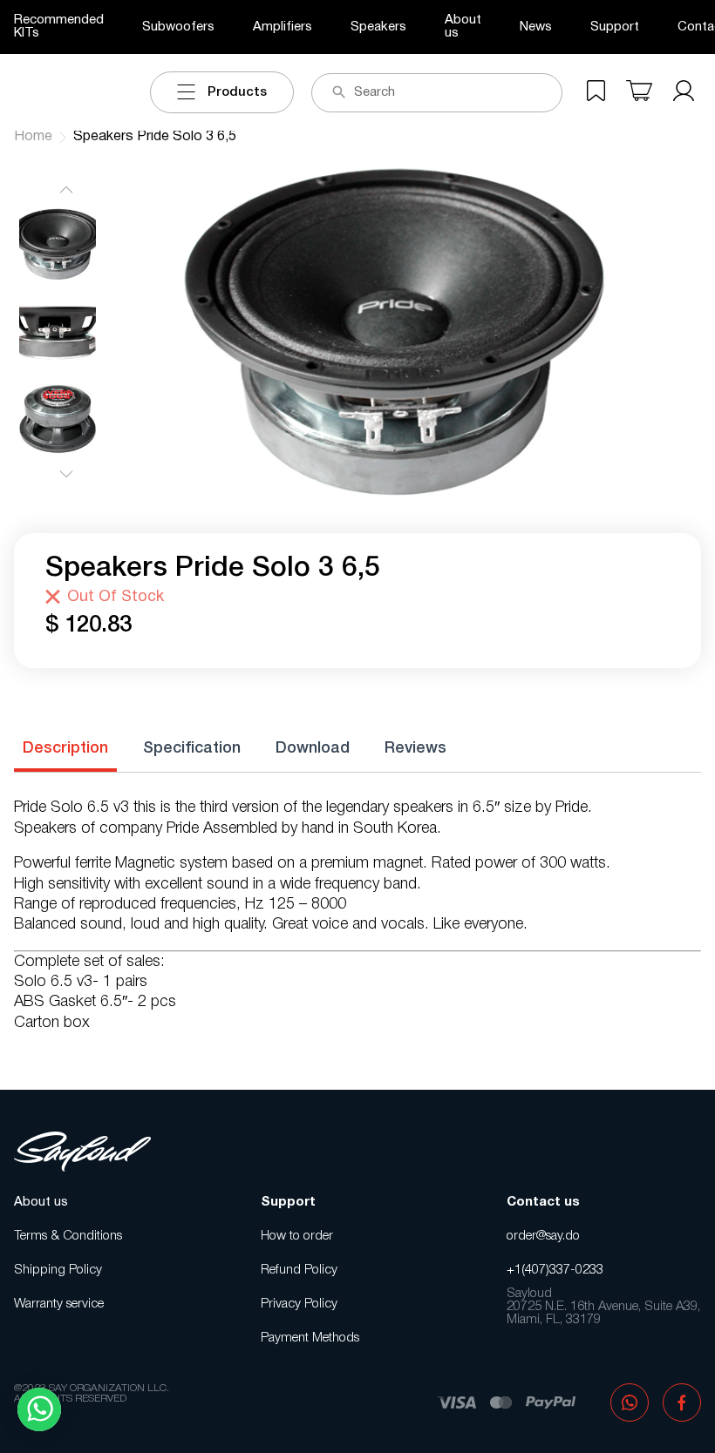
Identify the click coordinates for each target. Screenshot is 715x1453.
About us (463, 26)
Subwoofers (178, 27)
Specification (192, 748)
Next (66, 475)
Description (65, 748)
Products (237, 92)
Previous (66, 189)
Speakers (378, 27)
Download (313, 748)
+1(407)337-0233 (555, 1270)
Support (614, 27)
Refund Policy (299, 1270)
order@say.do (543, 1236)
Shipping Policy (58, 1270)
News (536, 27)
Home (33, 137)
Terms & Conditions (68, 1236)
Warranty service (59, 1304)
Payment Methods (310, 1338)
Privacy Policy (299, 1304)
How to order (297, 1236)
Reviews (415, 748)
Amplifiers (282, 27)
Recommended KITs (59, 26)
